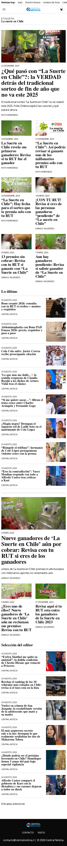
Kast (20, 2)
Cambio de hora (51, 2)
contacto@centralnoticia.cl (18, 840)
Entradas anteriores (13, 804)
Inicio (41, 832)
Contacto (28, 832)
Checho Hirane (32, 2)
